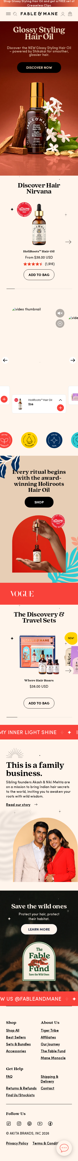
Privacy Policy (17, 1143)
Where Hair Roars (39, 680)
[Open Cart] (70, 14)
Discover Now (39, 67)
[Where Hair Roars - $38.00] (39, 653)
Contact (47, 1088)
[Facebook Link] (50, 1123)
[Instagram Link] (19, 1123)
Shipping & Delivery (49, 1079)
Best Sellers (16, 1037)
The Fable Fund (53, 1051)
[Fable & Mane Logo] (39, 13)
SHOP (39, 502)
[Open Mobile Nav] (9, 14)
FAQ (9, 1077)
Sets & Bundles (18, 1044)
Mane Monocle (53, 1058)
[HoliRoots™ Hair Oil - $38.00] (39, 224)
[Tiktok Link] (8, 1123)
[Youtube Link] (39, 1123)
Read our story (18, 805)
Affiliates (48, 1037)
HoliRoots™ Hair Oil (39, 251)
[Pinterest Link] (29, 1123)
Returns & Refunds (21, 1088)
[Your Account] (63, 14)
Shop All (12, 1030)
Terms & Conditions (48, 1143)
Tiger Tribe (50, 1030)
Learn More (39, 929)
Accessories (16, 1051)
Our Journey (50, 1044)
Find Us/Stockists (20, 1095)
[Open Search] (15, 15)
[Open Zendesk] (64, 1148)
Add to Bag (39, 274)
